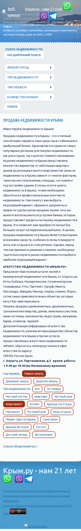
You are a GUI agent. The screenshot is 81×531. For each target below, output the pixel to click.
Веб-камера (14, 12)
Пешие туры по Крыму (21, 419)
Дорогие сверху (47, 381)
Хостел (41, 427)
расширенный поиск (24, 55)
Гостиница (54, 389)
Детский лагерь (17, 434)
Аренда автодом (17, 427)
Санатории (50, 419)
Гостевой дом (36, 411)
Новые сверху (34, 373)
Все (37, 389)
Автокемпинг (44, 434)
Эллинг (34, 404)
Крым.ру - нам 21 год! (44, 9)
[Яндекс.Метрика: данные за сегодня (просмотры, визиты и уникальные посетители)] (36, 526)
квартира (40, 396)
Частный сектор (16, 396)
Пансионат (13, 411)
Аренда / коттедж (59, 404)
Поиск (12, 106)
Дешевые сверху (17, 381)
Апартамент (14, 404)
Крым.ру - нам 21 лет (40, 470)
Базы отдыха (62, 411)
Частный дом (63, 396)
